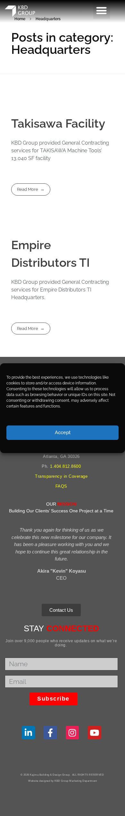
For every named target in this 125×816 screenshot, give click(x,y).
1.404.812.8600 (65, 466)
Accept (63, 432)
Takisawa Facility (58, 123)
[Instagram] (72, 732)
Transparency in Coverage (61, 476)
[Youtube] (94, 732)
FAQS (61, 486)
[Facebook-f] (50, 732)
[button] (101, 10)
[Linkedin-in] (28, 732)
